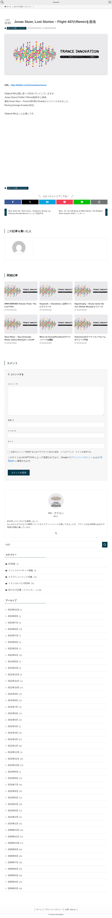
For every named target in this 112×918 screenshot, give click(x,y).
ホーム (39, 909)
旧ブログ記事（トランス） (17, 28)
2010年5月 (15, 797)
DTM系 (13, 564)
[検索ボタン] (2, 2)
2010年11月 (15, 759)
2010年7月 (15, 784)
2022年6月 (14, 642)
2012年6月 (14, 661)
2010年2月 (15, 817)
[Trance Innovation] (56, 2)
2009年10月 (15, 843)
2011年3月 (15, 733)
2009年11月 (15, 836)
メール (12, 431)
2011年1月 (15, 746)
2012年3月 (14, 668)
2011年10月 (15, 687)
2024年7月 (14, 623)
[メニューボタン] (110, 2)
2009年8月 (15, 856)
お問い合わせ (70, 909)
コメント (13, 384)
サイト (11, 441)
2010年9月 (14, 772)
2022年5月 (14, 648)
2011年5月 (15, 720)
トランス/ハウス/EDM (21, 583)
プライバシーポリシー (81, 457)
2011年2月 (15, 739)
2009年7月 (15, 862)
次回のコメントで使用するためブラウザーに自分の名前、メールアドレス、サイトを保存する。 (52, 452)
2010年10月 (15, 765)
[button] (13, 202)
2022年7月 (14, 635)
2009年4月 (15, 882)
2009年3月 (15, 888)
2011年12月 (15, 674)
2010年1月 (15, 823)
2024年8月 (14, 616)
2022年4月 (15, 655)
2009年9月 (15, 849)
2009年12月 (15, 830)
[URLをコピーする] (99, 202)
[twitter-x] (56, 533)
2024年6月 (15, 629)
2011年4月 (14, 726)
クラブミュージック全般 (22, 577)
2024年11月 (15, 610)
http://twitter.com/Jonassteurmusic (29, 85)
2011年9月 (15, 694)
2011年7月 (15, 707)
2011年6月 (15, 713)
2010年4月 (15, 804)
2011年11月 (15, 681)
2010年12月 (15, 752)
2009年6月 (15, 869)
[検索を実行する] (104, 545)
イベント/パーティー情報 (22, 570)
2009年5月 (15, 875)
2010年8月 (15, 778)
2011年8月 (15, 700)
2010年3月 (15, 810)
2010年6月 (15, 791)
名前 (11, 420)
